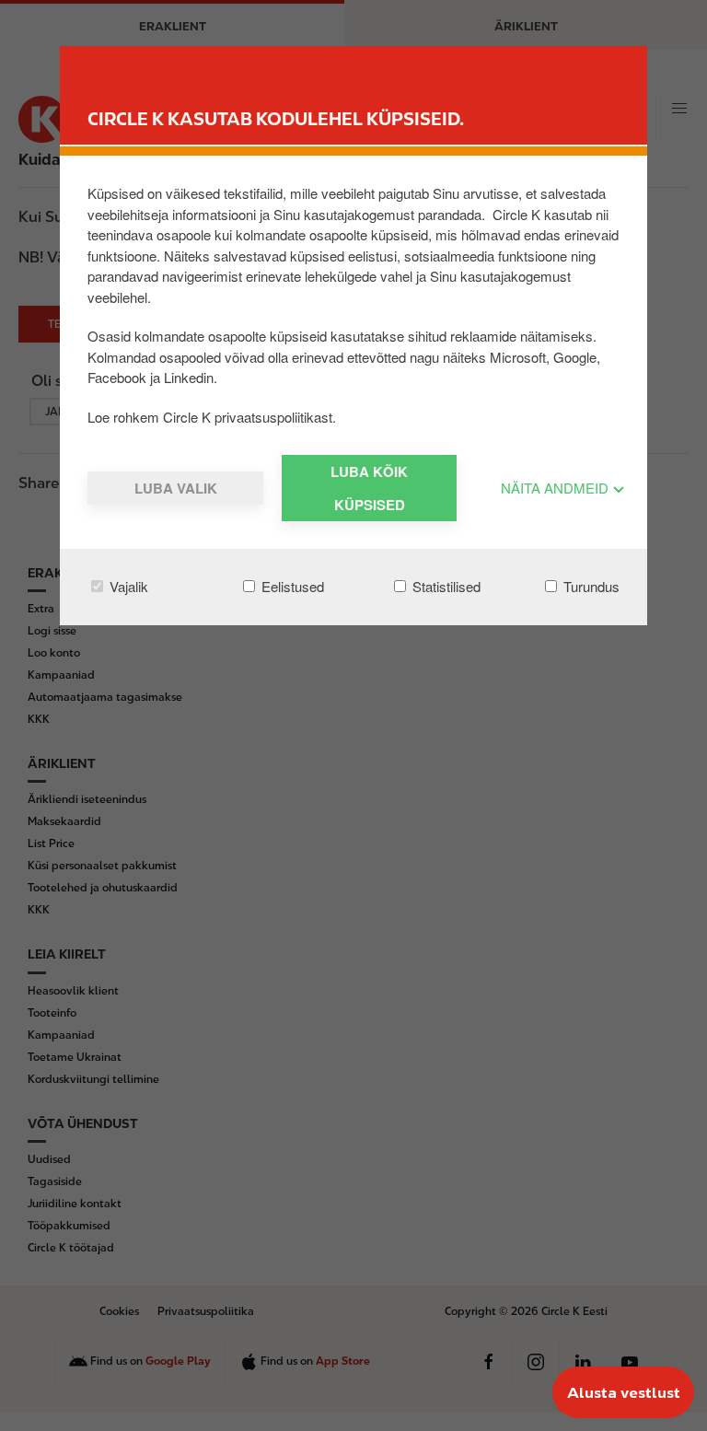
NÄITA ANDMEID (556, 487)
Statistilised (445, 586)
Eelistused (291, 586)
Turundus (590, 586)
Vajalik (127, 586)
